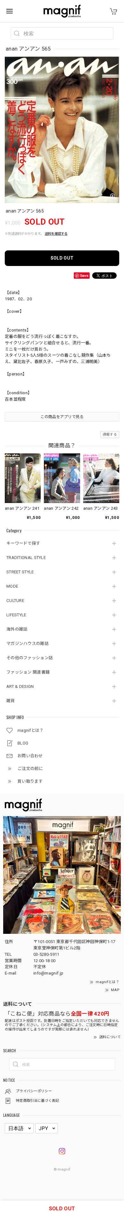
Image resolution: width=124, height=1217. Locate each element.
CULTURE (15, 600)
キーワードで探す (23, 543)
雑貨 (10, 700)
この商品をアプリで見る (61, 417)
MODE (12, 586)
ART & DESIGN (20, 686)
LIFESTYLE (16, 614)
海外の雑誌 (17, 629)
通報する (110, 434)
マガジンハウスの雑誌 (27, 643)
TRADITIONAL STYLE (26, 557)
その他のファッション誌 (29, 657)
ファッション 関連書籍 (28, 672)
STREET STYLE (20, 572)
